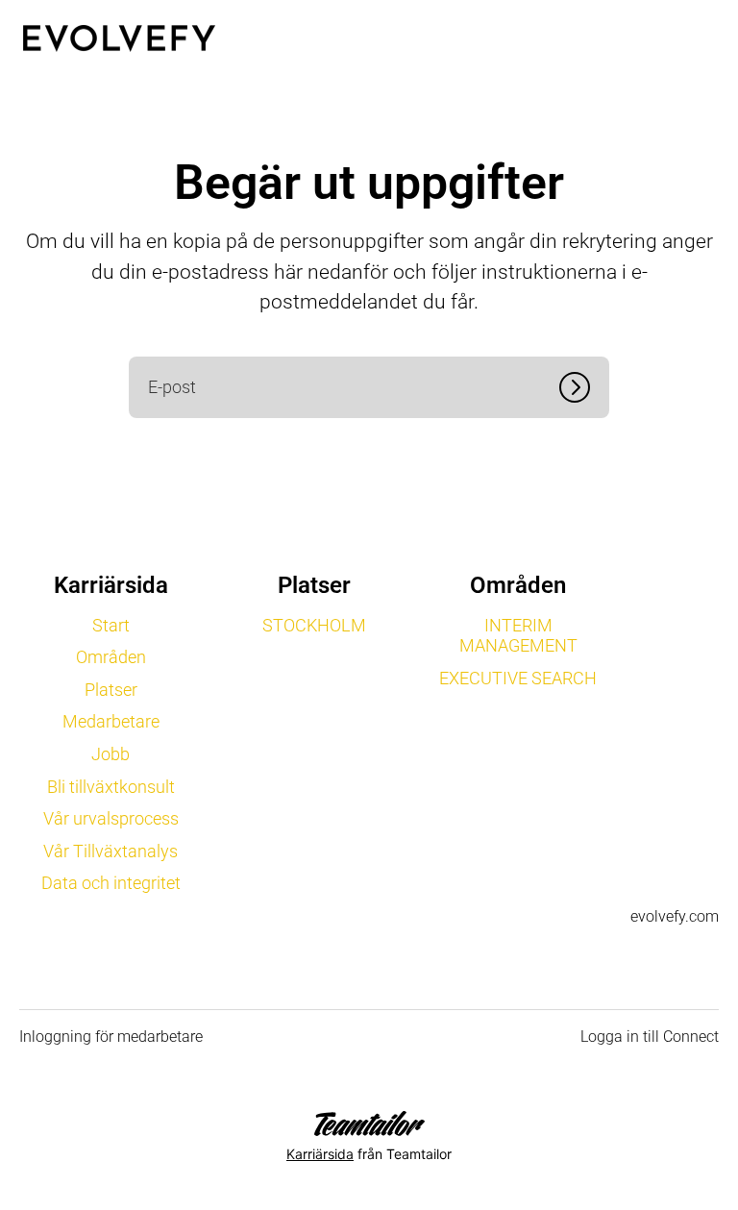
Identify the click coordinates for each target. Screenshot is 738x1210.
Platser (111, 689)
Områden (111, 657)
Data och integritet (111, 883)
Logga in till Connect (649, 1036)
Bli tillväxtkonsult (111, 787)
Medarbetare (111, 721)
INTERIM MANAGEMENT (518, 635)
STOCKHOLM (314, 625)
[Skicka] (584, 387)
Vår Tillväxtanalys (110, 851)
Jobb (110, 754)
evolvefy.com (674, 916)
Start (111, 625)
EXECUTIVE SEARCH (518, 678)
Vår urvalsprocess (111, 818)
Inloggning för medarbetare (111, 1036)
